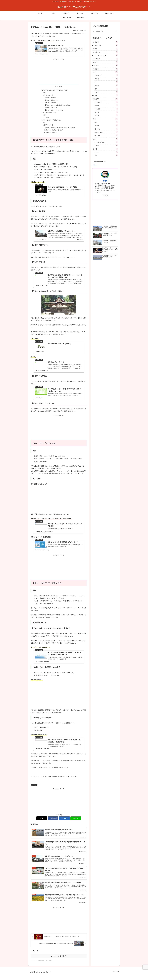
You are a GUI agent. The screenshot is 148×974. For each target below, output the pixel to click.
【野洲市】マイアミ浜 (51, 107)
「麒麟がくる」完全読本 (50, 132)
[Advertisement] (59, 71)
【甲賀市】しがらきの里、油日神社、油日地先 (57, 105)
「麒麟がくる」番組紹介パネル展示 (53, 130)
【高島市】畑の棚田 (50, 97)
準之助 (105, 181)
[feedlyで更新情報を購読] (105, 196)
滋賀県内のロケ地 (48, 95)
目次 (56, 86)
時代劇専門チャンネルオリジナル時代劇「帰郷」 (55, 90)
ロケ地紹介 (34, 785)
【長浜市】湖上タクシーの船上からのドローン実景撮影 (60, 127)
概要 (44, 92)
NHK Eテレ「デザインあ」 (49, 112)
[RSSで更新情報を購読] (107, 196)
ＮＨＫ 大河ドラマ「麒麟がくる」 (51, 120)
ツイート (95, 165)
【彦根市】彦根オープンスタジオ (54, 110)
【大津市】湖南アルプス (51, 100)
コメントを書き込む (59, 956)
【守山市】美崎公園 (50, 102)
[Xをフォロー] (103, 196)
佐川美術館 (46, 117)
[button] (116, 31)
